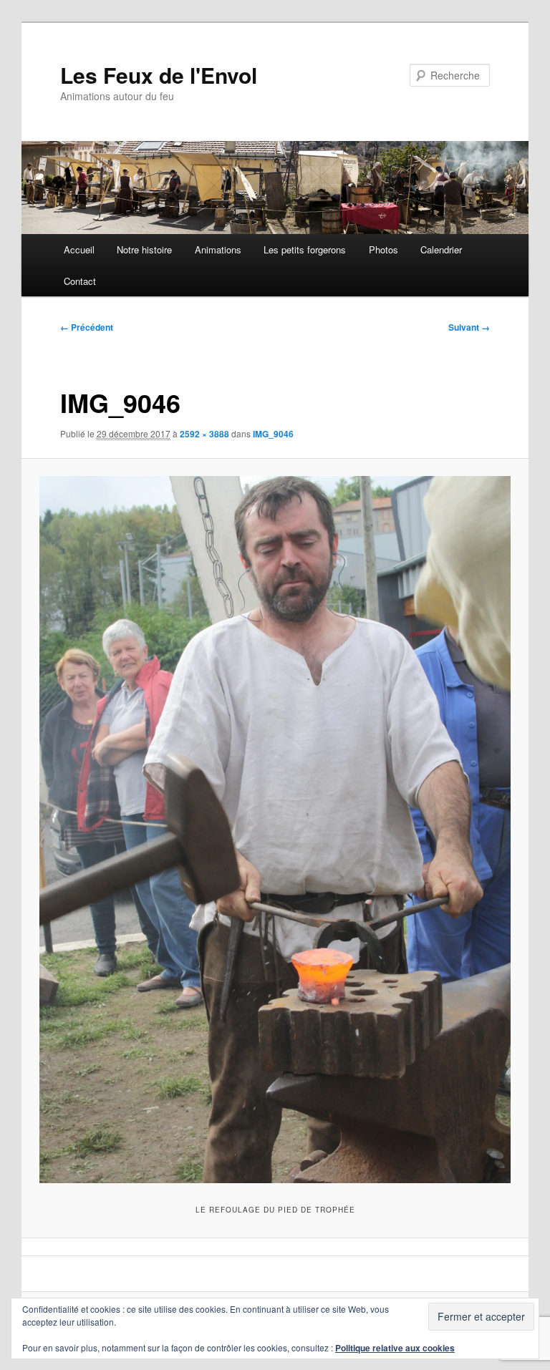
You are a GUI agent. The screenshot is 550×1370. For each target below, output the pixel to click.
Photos (383, 249)
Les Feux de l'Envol (158, 74)
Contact (80, 281)
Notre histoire (144, 249)
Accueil (79, 249)
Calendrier (441, 249)
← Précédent (86, 327)
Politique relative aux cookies (395, 1347)
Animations (218, 249)
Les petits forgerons (305, 249)
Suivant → (469, 327)
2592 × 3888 (204, 433)
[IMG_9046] (275, 829)
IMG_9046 (273, 433)
